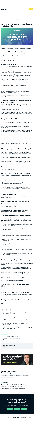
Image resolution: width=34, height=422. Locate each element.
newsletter (23, 417)
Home (4, 417)
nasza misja (9, 417)
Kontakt (29, 417)
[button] (27, 9)
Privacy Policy (16, 417)
